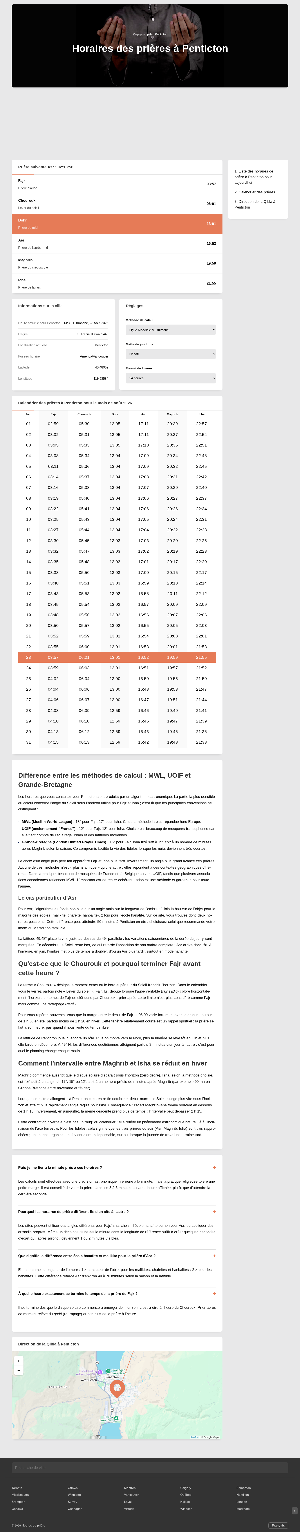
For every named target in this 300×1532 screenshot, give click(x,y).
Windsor (186, 1508)
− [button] (18, 1370)
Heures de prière (33, 1525)
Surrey (72, 1501)
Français (278, 1525)
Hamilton (243, 1494)
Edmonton (244, 1488)
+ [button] (18, 1360)
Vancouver (131, 1494)
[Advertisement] (150, 123)
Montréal (130, 1488)
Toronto (17, 1488)
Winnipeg (74, 1494)
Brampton (18, 1501)
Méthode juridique (139, 344)
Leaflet (195, 1437)
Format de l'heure (139, 368)
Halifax (185, 1501)
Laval (128, 1501)
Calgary (185, 1488)
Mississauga (20, 1494)
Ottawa (73, 1488)
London (242, 1501)
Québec (185, 1494)
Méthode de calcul (140, 320)
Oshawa (17, 1508)
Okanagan (75, 1508)
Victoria (129, 1508)
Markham (243, 1508)
